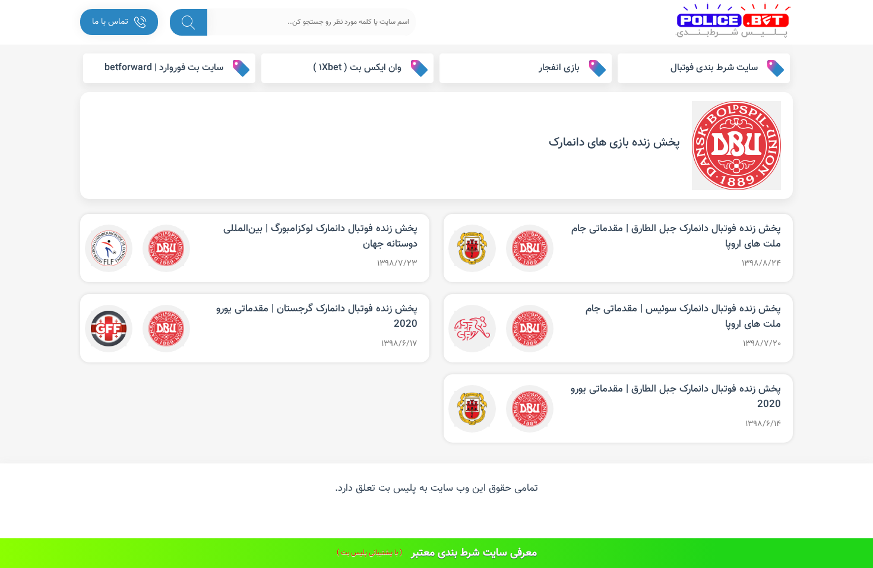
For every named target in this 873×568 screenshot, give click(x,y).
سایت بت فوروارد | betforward (164, 68)
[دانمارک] (530, 248)
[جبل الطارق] (472, 248)
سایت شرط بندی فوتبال (714, 68)
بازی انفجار (559, 68)
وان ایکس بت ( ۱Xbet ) (357, 68)
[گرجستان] (108, 328)
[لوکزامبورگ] (108, 248)
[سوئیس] (472, 328)
